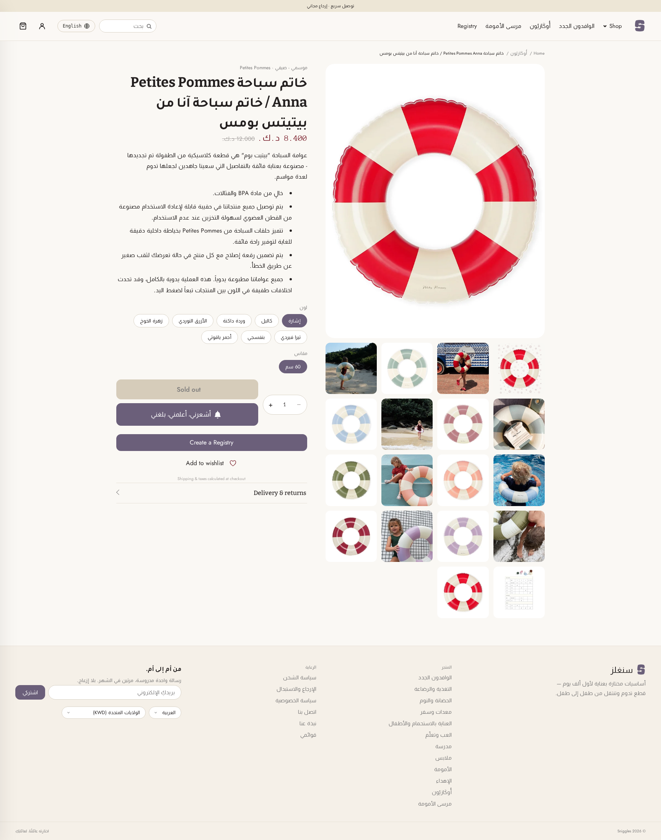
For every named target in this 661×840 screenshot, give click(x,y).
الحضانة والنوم (436, 700)
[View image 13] (519, 536)
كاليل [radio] (266, 320)
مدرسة (443, 746)
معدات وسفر (436, 712)
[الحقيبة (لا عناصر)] (23, 26)
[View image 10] (462, 480)
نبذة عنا (308, 723)
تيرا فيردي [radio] (291, 337)
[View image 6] (462, 424)
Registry (467, 26)
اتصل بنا (307, 712)
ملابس (443, 758)
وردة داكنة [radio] (234, 320)
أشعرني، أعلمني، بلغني (181, 414)
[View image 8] (351, 424)
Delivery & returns (280, 493)
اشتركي (30, 692)
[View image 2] (462, 368)
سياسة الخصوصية (295, 700)
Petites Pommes (255, 67)
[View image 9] (519, 480)
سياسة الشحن (299, 677)
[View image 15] (407, 536)
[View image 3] (407, 368)
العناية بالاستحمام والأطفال (420, 723)
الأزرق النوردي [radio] (193, 320)
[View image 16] (351, 536)
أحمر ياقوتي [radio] (219, 337)
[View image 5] (519, 424)
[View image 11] (407, 480)
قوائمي (308, 735)
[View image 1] (519, 368)
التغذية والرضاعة (433, 689)
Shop (615, 26)
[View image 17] (519, 592)
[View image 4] (351, 368)
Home (539, 53)
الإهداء (444, 781)
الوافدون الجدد (576, 26)
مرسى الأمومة (503, 26)
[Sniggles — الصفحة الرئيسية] (639, 26)
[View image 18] (462, 592)
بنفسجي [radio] (256, 337)
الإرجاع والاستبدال (296, 689)
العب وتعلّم (438, 735)
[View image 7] (407, 424)
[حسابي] (42, 26)
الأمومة (443, 769)
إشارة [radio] (294, 320)
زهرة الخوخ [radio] (151, 320)
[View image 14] (462, 536)
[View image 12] (351, 480)
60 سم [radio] (293, 366)
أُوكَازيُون (540, 26)
